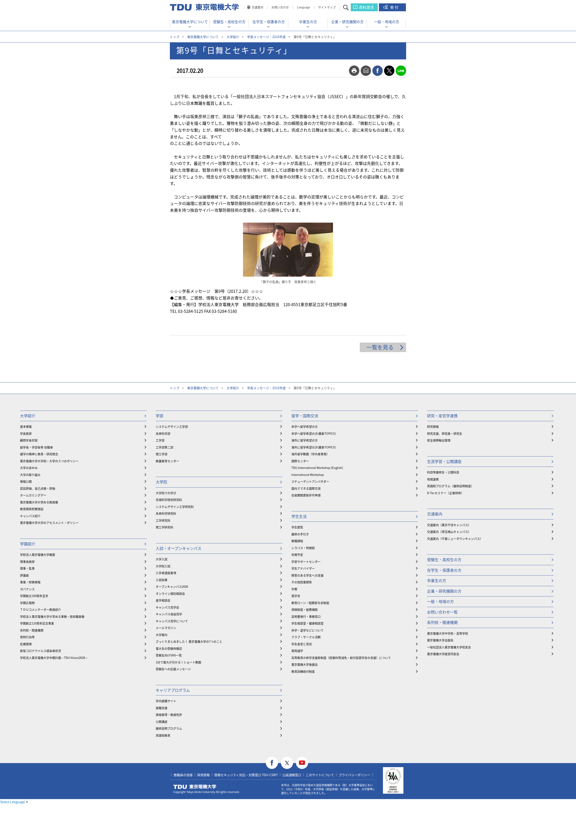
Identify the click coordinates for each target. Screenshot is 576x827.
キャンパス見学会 (167, 607)
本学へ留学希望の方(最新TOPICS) (313, 433)
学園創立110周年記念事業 (37, 623)
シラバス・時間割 (303, 548)
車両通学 (297, 650)
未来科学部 (163, 433)
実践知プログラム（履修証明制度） (450, 486)
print (354, 71)
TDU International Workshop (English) (317, 467)
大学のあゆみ (29, 467)
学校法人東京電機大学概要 (37, 554)
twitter (389, 71)
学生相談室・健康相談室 (307, 623)
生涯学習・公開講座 (444, 461)
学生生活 (299, 516)
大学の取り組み (30, 474)
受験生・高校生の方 (229, 21)
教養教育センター (167, 461)
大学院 (161, 482)
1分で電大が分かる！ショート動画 (178, 662)
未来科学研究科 (166, 513)
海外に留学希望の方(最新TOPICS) (313, 447)
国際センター (300, 461)
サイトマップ (327, 7)
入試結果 (161, 580)
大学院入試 (163, 566)
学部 (159, 415)
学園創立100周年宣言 (34, 596)
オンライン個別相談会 (170, 593)
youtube (302, 763)
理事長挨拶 (27, 561)
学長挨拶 (26, 433)
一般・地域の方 (386, 21)
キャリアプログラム (173, 690)
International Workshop (307, 474)
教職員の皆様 (183, 775)
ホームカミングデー (33, 495)
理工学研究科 (164, 527)
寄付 (394, 7)
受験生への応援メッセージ (173, 669)
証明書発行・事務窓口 (306, 616)
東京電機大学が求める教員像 (39, 502)
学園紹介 (27, 544)
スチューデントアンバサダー (310, 481)
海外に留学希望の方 (304, 440)
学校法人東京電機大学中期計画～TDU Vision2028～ (54, 657)
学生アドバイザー (303, 568)
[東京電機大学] (205, 7)
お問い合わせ (280, 7)
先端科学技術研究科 (169, 499)
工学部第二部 (164, 447)
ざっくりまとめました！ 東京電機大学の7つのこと (189, 641)
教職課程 (297, 541)
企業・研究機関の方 (347, 21)
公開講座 (161, 721)
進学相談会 (163, 600)
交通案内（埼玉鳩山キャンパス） (449, 531)
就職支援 (161, 708)
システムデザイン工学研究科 (175, 506)
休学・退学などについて (307, 630)
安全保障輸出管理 (438, 440)
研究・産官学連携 (442, 415)
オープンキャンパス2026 (172, 586)
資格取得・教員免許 (169, 714)
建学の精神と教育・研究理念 (39, 454)
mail (366, 71)
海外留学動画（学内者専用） (310, 454)
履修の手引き (300, 534)
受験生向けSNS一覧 (169, 655)
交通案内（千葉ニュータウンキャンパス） (455, 538)
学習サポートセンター (306, 561)
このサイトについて (320, 775)
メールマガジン (166, 628)
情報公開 (26, 481)
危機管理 (26, 644)
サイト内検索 (350, 7)
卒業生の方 (308, 21)
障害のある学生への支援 (307, 575)
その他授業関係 (301, 582)
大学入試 (161, 559)
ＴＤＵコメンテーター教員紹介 (40, 609)
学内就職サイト (166, 701)
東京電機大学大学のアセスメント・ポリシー (49, 522)
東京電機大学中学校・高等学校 (447, 633)
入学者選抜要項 (166, 573)
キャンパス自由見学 (169, 614)
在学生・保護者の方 (268, 21)
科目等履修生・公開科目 (443, 472)
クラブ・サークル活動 (306, 637)
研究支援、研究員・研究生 (444, 433)
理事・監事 (27, 568)
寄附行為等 (27, 637)
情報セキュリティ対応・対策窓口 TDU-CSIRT (246, 775)
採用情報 (203, 775)
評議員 (24, 575)
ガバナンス (27, 589)
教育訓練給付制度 (303, 671)
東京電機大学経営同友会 (443, 654)
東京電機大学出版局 (440, 640)
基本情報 (26, 426)
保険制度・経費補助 (304, 609)
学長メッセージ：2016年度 (266, 36)
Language (303, 7)
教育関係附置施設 (31, 509)
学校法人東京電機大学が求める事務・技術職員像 (52, 616)
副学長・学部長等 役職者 (36, 447)
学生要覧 (297, 527)
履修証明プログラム (169, 728)
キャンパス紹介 (30, 516)
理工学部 (161, 454)
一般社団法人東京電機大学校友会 (449, 647)
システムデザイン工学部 (172, 426)
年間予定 (297, 554)
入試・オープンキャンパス (178, 548)
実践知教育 (163, 735)
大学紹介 (233, 36)
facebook (377, 71)
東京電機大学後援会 (304, 664)
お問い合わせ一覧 (442, 612)
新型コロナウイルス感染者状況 (40, 650)
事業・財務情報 (30, 582)
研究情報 (433, 426)
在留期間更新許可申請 (306, 495)
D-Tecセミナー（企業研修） (445, 493)
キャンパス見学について (172, 621)
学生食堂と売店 (301, 644)
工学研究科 (163, 520)
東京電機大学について (190, 21)
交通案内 (257, 7)
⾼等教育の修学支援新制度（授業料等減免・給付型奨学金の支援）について (341, 657)
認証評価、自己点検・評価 (37, 488)
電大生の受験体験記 (169, 648)
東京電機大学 (194, 786)
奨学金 (295, 596)
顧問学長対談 (29, 440)
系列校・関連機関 (31, 630)
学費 (294, 589)
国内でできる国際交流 (306, 488)
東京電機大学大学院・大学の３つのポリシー (49, 461)
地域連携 (433, 479)
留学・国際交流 (304, 415)
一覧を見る (380, 347)
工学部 (160, 440)
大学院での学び (166, 493)
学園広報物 (27, 603)
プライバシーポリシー (354, 775)
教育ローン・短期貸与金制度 (310, 603)
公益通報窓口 (291, 775)
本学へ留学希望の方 (304, 426)
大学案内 (161, 635)
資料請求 (366, 7)
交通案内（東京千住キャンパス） (449, 525)
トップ (174, 36)
